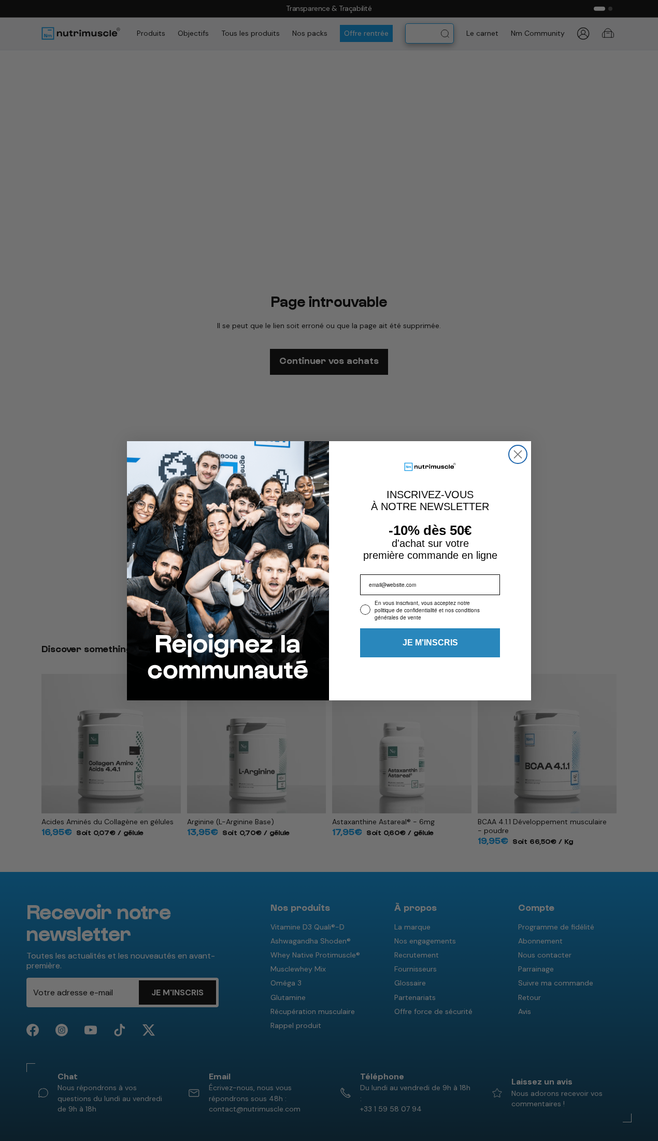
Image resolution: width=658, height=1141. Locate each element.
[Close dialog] (518, 454)
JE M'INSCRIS (430, 642)
